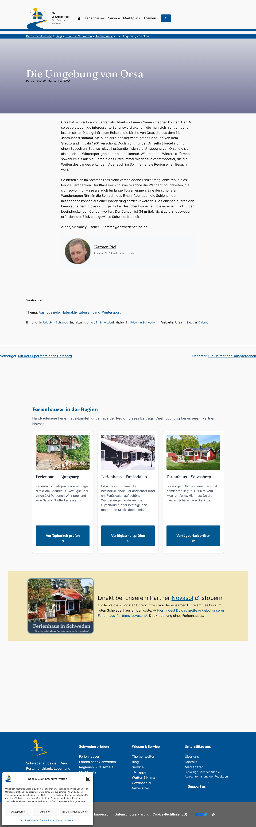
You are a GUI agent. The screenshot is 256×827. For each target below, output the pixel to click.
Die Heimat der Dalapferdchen (232, 356)
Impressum (69, 820)
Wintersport (111, 312)
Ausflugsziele (49, 312)
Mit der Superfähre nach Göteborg (45, 356)
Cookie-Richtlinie (29, 820)
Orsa (178, 322)
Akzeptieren (18, 811)
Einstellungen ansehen (75, 811)
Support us (197, 786)
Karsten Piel (34, 81)
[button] (88, 779)
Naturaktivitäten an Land (80, 312)
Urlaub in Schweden (56, 322)
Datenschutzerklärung (51, 820)
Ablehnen (45, 811)
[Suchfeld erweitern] (166, 18)
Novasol (182, 597)
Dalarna (203, 322)
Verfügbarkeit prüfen (63, 536)
